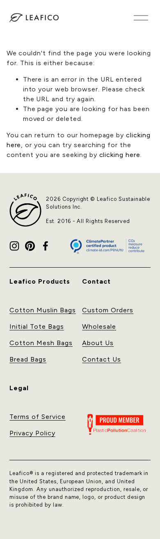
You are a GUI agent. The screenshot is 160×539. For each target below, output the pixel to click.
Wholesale (99, 326)
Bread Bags (27, 359)
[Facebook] (45, 246)
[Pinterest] (30, 246)
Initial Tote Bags (36, 326)
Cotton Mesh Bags (40, 343)
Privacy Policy (32, 433)
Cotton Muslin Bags (42, 310)
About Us (98, 343)
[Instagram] (14, 246)
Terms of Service (37, 417)
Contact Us (101, 359)
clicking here (119, 155)
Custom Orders (107, 310)
